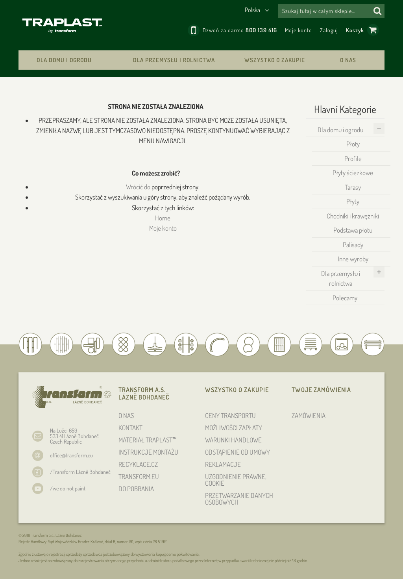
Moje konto (298, 30)
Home (162, 218)
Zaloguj (329, 30)
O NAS (348, 60)
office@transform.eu (71, 455)
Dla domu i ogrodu (64, 60)
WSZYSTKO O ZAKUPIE (274, 60)
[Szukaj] (377, 11)
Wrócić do (138, 187)
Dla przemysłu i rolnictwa (174, 60)
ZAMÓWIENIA (308, 415)
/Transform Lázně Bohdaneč (80, 471)
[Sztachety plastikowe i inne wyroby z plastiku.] (62, 25)
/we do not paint (67, 488)
